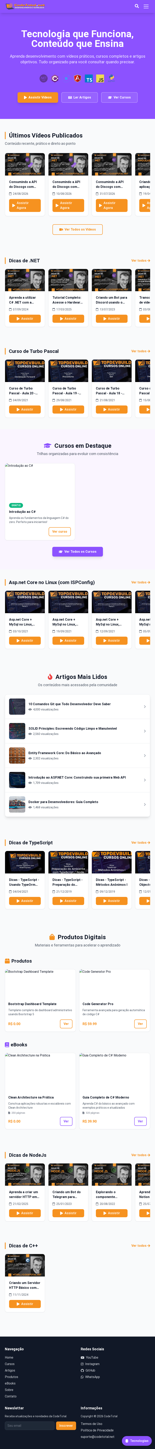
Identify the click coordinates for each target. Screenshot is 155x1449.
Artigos (10, 1370)
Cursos (10, 1364)
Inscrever (66, 1426)
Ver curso (59, 531)
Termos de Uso (91, 1424)
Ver (66, 1024)
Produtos (11, 1377)
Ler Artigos (82, 97)
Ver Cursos (122, 97)
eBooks (10, 1383)
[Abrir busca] (136, 6)
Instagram (92, 1364)
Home (9, 1357)
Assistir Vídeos (40, 97)
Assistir (27, 319)
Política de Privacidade (97, 1430)
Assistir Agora (23, 205)
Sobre (9, 1390)
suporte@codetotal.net (97, 1437)
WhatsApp (92, 1377)
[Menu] (146, 6)
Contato (11, 1396)
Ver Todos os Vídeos (80, 229)
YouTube (92, 1357)
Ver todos (139, 260)
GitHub (90, 1370)
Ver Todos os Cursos (80, 552)
